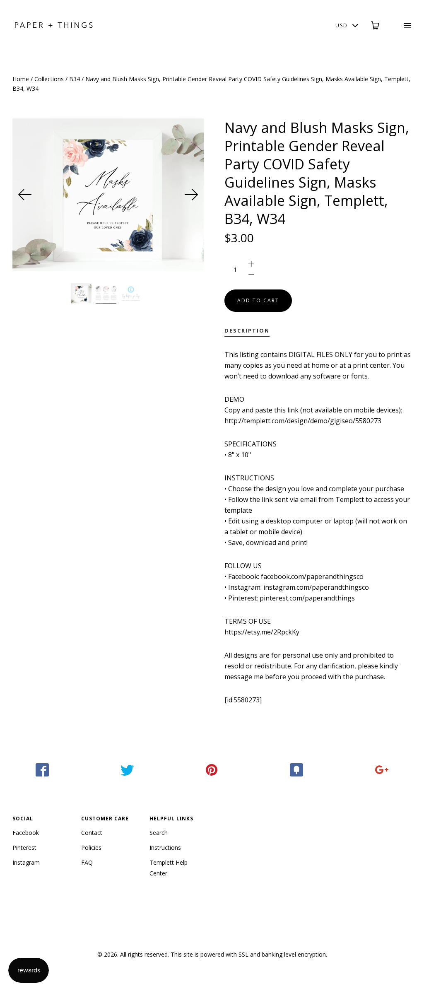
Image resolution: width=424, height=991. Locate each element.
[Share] (42, 770)
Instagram (26, 862)
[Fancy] (296, 770)
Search (158, 833)
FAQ (87, 862)
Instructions (165, 847)
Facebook (25, 833)
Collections (49, 79)
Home (20, 79)
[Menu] (402, 25)
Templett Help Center (168, 867)
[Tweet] (127, 770)
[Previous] (24, 194)
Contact (91, 833)
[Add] (381, 770)
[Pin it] (212, 770)
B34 (74, 79)
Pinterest (24, 847)
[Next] (191, 194)
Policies (91, 847)
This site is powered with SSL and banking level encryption (248, 954)
